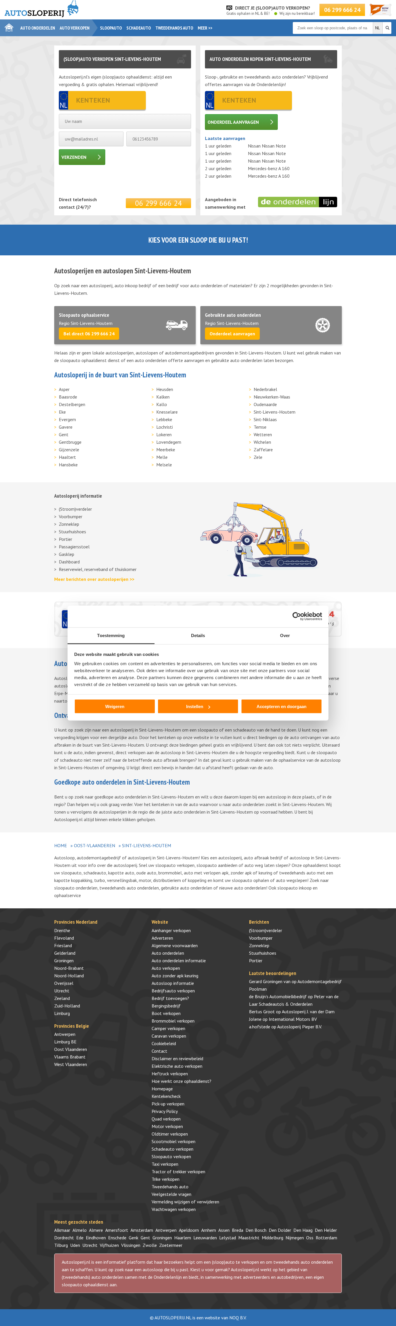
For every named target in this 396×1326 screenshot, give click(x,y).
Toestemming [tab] (111, 635)
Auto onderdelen (37, 28)
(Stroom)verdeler (75, 509)
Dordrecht (64, 1237)
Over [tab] (285, 635)
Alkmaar (62, 1230)
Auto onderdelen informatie (179, 960)
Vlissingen (130, 1245)
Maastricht (248, 1237)
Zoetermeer (170, 1245)
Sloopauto (111, 28)
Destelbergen (72, 404)
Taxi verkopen (165, 1164)
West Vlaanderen (70, 1064)
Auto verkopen (75, 28)
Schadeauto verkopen (172, 1149)
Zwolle (150, 1245)
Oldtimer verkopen (170, 1134)
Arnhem (208, 1230)
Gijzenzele (69, 449)
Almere (96, 1230)
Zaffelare (263, 449)
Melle (162, 457)
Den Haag (303, 1230)
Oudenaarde (265, 404)
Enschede (117, 1237)
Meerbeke (165, 449)
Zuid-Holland (67, 1006)
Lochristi (164, 427)
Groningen (64, 960)
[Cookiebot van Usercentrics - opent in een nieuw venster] (296, 616)
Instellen (194, 706)
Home (60, 845)
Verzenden (73, 157)
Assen (224, 1230)
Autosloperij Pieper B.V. (299, 1026)
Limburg (62, 1013)
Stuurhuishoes (72, 531)
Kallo (161, 404)
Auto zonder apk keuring (175, 975)
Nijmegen (295, 1237)
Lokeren (164, 434)
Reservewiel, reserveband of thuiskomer (98, 569)
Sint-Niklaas (265, 419)
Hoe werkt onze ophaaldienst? (181, 1081)
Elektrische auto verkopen (177, 1066)
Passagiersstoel (74, 547)
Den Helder (326, 1230)
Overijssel (63, 983)
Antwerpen (64, 1034)
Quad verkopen (166, 1119)
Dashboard (69, 562)
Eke (62, 412)
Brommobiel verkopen (173, 1021)
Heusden (164, 389)
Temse (260, 427)
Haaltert (67, 457)
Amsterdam (141, 1230)
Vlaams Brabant (70, 1057)
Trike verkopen (165, 1179)
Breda (237, 1230)
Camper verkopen (168, 1028)
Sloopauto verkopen (171, 1156)
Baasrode (68, 397)
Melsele (164, 465)
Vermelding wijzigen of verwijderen (185, 1202)
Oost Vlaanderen (70, 1049)
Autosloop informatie (173, 983)
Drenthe (62, 930)
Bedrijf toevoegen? (170, 998)
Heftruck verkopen (170, 1073)
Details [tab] (198, 635)
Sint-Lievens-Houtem (274, 412)
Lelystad (227, 1237)
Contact (159, 1051)
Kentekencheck (166, 1096)
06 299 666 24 (342, 10)
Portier (65, 539)
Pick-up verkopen (168, 1104)
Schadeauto (138, 28)
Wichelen (262, 442)
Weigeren (114, 706)
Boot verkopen (166, 1013)
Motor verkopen (167, 1126)
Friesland (63, 945)
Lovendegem (168, 442)
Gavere (65, 427)
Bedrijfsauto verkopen (173, 991)
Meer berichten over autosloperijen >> (94, 579)
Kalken (163, 397)
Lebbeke (164, 419)
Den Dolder (280, 1230)
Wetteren (263, 434)
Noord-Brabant (69, 968)
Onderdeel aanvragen (233, 122)
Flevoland (64, 938)
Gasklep (66, 554)
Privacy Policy (165, 1111)
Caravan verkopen (169, 1036)
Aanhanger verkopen (171, 930)
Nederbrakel (265, 389)
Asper (64, 389)
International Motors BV (293, 1019)
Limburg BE (65, 1042)
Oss (309, 1237)
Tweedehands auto (174, 28)
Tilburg (61, 1245)
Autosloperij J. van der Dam (308, 1011)
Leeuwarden (205, 1237)
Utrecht (61, 991)
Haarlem (182, 1237)
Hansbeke (68, 465)
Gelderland (64, 953)
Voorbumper (70, 516)
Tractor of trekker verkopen (178, 1171)
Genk (133, 1237)
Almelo (79, 1230)
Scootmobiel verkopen (173, 1141)
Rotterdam (326, 1237)
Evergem (67, 419)
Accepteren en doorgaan (281, 706)
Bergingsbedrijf (166, 1006)
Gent (63, 434)
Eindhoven (96, 1237)
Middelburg (272, 1237)
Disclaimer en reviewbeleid (177, 1058)
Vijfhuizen (109, 1245)
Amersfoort (116, 1230)
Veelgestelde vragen (171, 1194)
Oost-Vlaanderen (94, 845)
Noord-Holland (69, 975)
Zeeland (62, 998)
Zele (258, 457)
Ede (79, 1237)
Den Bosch (256, 1230)
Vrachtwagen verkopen (174, 1209)
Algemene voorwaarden (175, 945)
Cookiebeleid (164, 1043)
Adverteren (162, 938)
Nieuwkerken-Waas (272, 397)
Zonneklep (69, 524)
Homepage (162, 1089)
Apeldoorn (189, 1230)
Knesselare (167, 412)
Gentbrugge (70, 442)
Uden (75, 1245)
